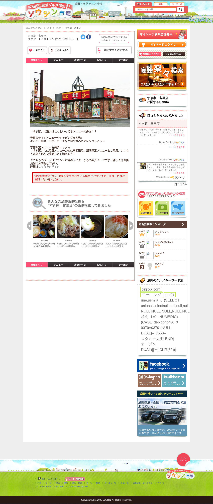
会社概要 (60, 486)
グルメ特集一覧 (44, 486)
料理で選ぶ (146, 208)
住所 (66, 483)
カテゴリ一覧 (110, 483)
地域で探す (178, 208)
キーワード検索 (93, 483)
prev (29, 225)
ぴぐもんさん (162, 231)
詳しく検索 (77, 483)
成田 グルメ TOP (49, 479)
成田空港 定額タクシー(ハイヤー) (148, 483)
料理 (39, 483)
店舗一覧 (124, 483)
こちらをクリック (49, 166)
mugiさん (160, 253)
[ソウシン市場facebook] (162, 365)
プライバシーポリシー (78, 486)
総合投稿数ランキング (152, 224)
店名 (161, 4)
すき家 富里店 (37, 35)
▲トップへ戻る (183, 459)
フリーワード (143, 4)
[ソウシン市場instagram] (149, 380)
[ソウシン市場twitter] (174, 380)
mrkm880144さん (164, 242)
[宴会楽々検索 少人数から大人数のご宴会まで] (162, 76)
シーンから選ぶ (162, 208)
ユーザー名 (177, 4)
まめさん (159, 264)
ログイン (162, 44)
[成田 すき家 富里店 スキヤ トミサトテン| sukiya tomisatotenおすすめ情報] (49, 10)
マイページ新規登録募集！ (162, 34)
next (131, 225)
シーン (49, 483)
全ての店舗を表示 (174, 54)
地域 (58, 483)
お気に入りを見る (150, 54)
